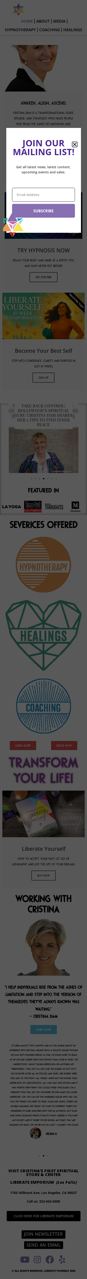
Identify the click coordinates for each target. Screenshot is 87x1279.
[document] (43, 639)
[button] (74, 144)
